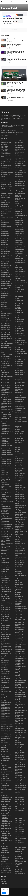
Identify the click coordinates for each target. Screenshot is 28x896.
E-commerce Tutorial (6, 420)
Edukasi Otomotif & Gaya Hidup (6, 487)
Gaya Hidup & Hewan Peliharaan (6, 644)
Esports (3, 556)
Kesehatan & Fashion (6, 806)
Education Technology (6, 467)
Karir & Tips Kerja (5, 778)
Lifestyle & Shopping (19, 238)
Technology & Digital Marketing (19, 634)
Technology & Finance (20, 649)
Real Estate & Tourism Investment (20, 551)
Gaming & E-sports (5, 623)
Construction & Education (7, 376)
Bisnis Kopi (3, 304)
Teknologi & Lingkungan (20, 785)
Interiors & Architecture (6, 736)
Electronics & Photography (4, 499)
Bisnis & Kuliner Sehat (6, 265)
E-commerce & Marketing (7, 409)
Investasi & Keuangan (6, 744)
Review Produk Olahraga (20, 557)
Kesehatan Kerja (5, 852)
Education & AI (4, 433)
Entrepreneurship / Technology (5, 547)
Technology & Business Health (20, 612)
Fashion (3, 564)
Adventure (3, 140)
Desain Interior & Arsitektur (5, 390)
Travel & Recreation (19, 831)
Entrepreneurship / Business (5, 541)
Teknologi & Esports (19, 755)
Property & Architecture (20, 505)
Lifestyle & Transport (19, 249)
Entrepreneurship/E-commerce (6, 553)
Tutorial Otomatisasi (19, 854)
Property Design (18, 529)
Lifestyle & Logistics (19, 229)
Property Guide (18, 536)
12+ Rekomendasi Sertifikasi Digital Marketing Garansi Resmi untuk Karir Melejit (15, 46)
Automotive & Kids (5, 188)
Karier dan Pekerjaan (6, 762)
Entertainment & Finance (6, 526)
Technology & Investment (21, 678)
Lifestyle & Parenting (19, 233)
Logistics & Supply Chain (20, 262)
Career (2, 352)
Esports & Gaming (5, 558)
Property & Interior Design (21, 517)
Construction (4, 374)
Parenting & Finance (19, 399)
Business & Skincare (5, 340)
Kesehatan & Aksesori (6, 795)
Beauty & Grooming (5, 202)
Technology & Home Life (20, 666)
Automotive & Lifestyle (6, 190)
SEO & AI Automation (20, 559)
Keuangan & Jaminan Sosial (19, 153)
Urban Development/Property (20, 861)
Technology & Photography (18, 685)
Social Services (18, 573)
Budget (2, 310)
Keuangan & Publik (19, 169)
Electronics (3, 494)
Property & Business (19, 507)
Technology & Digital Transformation (19, 637)
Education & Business (6, 435)
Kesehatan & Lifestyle (6, 830)
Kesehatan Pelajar (5, 859)
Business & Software (6, 341)
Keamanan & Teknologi (6, 782)
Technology (17, 598)
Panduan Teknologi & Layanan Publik (19, 390)
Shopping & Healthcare (20, 562)
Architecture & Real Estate (7, 159)
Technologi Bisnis (19, 596)
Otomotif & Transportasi (20, 359)
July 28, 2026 (10, 48)
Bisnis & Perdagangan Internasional (6, 287)
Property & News (19, 521)
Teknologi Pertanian (19, 799)
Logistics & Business (19, 256)
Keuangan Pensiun (19, 179)
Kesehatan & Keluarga (6, 815)
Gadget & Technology (6, 618)
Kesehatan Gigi (4, 850)
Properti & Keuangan (19, 496)
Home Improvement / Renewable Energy (6, 708)
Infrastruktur (4, 722)
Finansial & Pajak (5, 596)
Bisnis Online (4, 306)
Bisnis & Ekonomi (5, 222)
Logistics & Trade (19, 264)
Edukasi (2, 470)
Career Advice (4, 367)
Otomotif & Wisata (19, 365)
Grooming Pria (4, 656)
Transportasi (18, 803)
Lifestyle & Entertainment (21, 215)
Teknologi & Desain (19, 744)
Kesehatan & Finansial (6, 808)
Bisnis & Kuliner (4, 263)
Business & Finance (5, 325)
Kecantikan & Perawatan (6, 789)
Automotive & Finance (6, 184)
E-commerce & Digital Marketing (6, 407)
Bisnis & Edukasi (4, 220)
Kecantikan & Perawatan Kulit (6, 791)
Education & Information (6, 447)
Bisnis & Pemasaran (5, 278)
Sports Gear (17, 586)
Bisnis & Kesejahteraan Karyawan (6, 256)
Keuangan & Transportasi (20, 172)
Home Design (4, 696)
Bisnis (2, 215)
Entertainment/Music (6, 536)
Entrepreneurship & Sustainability (5, 550)
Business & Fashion (5, 323)
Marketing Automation (20, 284)
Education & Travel (5, 456)
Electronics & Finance (6, 496)
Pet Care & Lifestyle (19, 453)
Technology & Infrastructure (18, 674)
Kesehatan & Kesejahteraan (4, 818)
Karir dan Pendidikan (6, 780)
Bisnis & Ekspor (4, 224)
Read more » (4, 119)
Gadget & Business (5, 609)
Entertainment (4, 516)
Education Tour (4, 468)
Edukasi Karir (4, 482)
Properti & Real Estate (20, 500)
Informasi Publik (5, 718)
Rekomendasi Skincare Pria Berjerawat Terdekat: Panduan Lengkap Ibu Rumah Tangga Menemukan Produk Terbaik (16, 90)
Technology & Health (19, 655)
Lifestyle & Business (19, 209)
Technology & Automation (21, 606)
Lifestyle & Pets (18, 235)
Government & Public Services (6, 647)
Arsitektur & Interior (5, 161)
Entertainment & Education (5, 522)
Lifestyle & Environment (20, 217)
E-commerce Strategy (6, 416)
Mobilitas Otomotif (19, 293)
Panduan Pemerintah (19, 385)
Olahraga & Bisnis (19, 300)
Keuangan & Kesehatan (20, 157)
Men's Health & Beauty (20, 289)
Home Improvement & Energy (6, 711)
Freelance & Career (5, 602)
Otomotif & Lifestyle (19, 344)
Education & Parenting (6, 452)
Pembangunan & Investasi (21, 421)
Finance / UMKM (4, 585)
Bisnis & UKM (4, 297)
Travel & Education (19, 818)
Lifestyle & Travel (19, 251)
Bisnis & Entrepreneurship (7, 229)
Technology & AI (18, 601)
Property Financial (19, 534)
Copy (4, 893)
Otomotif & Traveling (19, 363)
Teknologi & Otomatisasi (20, 787)
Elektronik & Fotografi (6, 504)
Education (3, 423)
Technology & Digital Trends (19, 640)
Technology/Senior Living (20, 732)
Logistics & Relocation (20, 260)
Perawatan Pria (18, 445)
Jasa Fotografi (4, 749)
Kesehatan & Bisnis (5, 801)
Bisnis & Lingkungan (5, 269)
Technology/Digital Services (19, 716)
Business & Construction (6, 313)
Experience (3, 560)
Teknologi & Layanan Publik (19, 781)
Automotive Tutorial (5, 195)
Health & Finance (5, 666)
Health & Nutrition (5, 676)
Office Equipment (19, 296)
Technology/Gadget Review (19, 721)
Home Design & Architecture (4, 698)
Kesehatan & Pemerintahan (4, 838)
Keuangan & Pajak (19, 163)
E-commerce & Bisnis (6, 399)
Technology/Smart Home (20, 734)
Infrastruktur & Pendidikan (7, 726)
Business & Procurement (6, 338)
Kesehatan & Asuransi (6, 799)
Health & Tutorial (5, 680)
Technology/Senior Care (20, 730)
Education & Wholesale (6, 459)
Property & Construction (20, 509)
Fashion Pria (4, 571)
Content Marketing (5, 387)
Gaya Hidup (3, 641)
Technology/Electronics (20, 718)
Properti (17, 483)
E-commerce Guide (5, 412)
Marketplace (18, 287)
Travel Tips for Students (20, 847)
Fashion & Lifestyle (5, 567)
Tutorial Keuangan (19, 853)
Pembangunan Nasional (20, 423)
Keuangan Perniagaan (20, 181)
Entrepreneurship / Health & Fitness (7, 544)
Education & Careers (5, 438)
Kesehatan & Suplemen (6, 846)
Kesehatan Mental (5, 857)
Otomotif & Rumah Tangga (21, 353)
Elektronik (3, 503)
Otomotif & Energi (19, 326)
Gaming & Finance (5, 631)
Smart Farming (18, 571)
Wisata (16, 866)
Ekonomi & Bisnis (5, 491)
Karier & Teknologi (5, 760)
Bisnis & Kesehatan (5, 253)
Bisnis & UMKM (4, 299)
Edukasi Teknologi (5, 489)
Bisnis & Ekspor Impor (6, 226)
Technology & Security (20, 690)
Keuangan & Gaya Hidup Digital (20, 150)
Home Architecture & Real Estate (7, 693)
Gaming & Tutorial (5, 636)
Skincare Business (19, 569)
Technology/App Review (20, 696)
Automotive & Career (6, 181)
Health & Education (5, 664)
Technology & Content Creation (20, 620)
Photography (18, 464)
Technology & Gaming (20, 653)
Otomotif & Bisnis (19, 321)
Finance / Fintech (5, 578)
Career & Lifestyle (5, 363)
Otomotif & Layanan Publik (21, 342)
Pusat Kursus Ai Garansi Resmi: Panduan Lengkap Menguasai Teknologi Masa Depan (16, 97)
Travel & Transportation (20, 838)
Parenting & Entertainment (21, 395)
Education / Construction (7, 431)
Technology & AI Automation (18, 604)
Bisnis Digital (4, 302)
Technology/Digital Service (19, 713)
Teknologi (17, 740)
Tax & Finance (18, 592)
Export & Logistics (5, 562)
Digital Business (4, 394)
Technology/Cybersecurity (21, 710)
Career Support (4, 370)
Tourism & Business (19, 801)
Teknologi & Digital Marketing (19, 748)
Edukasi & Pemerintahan (6, 476)
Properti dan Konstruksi (20, 501)
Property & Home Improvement (19, 515)
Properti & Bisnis (18, 485)
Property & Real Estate (20, 522)
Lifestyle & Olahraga (19, 231)
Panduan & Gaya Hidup (20, 372)
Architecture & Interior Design (6, 156)
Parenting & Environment (20, 397)
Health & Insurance (5, 671)
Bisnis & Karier (4, 247)
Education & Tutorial (5, 457)
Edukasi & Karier (4, 474)
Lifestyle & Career (19, 211)
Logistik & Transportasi (20, 276)
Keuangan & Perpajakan (20, 165)
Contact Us (3, 881)
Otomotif (17, 317)
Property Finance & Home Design (21, 532)
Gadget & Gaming (5, 616)
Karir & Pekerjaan (5, 773)
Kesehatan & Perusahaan (6, 845)
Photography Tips (19, 479)
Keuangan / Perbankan (6, 870)
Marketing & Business (20, 280)
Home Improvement (6, 702)
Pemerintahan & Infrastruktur (18, 427)
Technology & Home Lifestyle (19, 669)
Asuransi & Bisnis (5, 167)
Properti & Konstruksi (20, 498)
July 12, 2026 (10, 41)
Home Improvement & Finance (6, 714)
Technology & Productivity (21, 687)
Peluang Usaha (18, 419)
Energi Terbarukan (5, 513)
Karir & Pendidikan (5, 774)
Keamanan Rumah (5, 785)
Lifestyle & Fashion (19, 218)
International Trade (5, 738)
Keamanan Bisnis (5, 783)
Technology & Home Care (21, 658)
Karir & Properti (4, 776)
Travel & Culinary (18, 816)
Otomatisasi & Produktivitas (18, 308)
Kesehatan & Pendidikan (6, 840)
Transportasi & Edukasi (20, 804)
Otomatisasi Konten (19, 315)
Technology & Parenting (20, 682)
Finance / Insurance (5, 580)
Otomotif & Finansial (19, 328)
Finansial (3, 593)
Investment (3, 747)
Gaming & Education (5, 625)
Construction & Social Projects (6, 383)
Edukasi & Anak (4, 472)
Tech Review (17, 594)
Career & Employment (6, 358)
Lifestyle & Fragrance (19, 222)
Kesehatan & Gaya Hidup (6, 812)
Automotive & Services (6, 191)
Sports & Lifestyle (19, 584)
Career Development (6, 369)
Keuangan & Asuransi (6, 872)
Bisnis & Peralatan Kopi (6, 283)
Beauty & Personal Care (6, 208)
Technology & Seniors (20, 692)
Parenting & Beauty (19, 392)
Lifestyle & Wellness (19, 253)
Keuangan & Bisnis (19, 140)
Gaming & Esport (5, 627)
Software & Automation (20, 575)
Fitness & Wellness (5, 598)
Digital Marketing (5, 396)
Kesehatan (3, 794)
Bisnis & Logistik (5, 270)
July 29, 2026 (10, 62)
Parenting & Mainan (19, 404)
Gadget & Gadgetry (5, 614)
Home (2, 4)
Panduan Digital (18, 377)
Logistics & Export (19, 258)
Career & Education (5, 356)
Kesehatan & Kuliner (5, 823)
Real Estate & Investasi (20, 548)
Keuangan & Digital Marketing (19, 143)
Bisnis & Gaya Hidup (5, 238)
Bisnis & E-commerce (6, 219)
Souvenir (17, 580)
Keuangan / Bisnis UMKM (6, 863)
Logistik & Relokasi (19, 274)
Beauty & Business (5, 200)
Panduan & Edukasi (19, 370)
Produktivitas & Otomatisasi (18, 481)
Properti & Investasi (19, 494)
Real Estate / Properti (20, 543)
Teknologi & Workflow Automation (20, 791)
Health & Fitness (5, 667)
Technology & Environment (18, 647)
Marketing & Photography (21, 282)
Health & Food (4, 669)
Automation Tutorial (5, 174)
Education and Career (6, 461)
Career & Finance (5, 360)
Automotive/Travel (5, 197)
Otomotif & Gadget (19, 333)
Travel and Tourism (19, 842)
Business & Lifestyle (5, 332)
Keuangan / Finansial (5, 866)
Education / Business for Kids (6, 426)
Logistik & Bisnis (18, 267)
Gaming (3, 622)
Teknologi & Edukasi (19, 750)
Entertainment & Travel (6, 534)
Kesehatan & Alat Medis (6, 797)
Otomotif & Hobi (18, 337)
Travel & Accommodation (20, 808)
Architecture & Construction (4, 147)
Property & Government (20, 512)
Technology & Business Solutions (20, 615)
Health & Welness (5, 684)
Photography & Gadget (20, 468)
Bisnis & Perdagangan (6, 285)
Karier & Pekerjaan (5, 756)
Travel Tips (17, 845)
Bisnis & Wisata (4, 300)
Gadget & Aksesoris (5, 607)
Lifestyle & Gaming (19, 224)
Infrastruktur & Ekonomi (6, 724)
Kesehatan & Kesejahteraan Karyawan (6, 821)
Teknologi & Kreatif (19, 775)
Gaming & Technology (6, 634)
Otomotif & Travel (19, 361)
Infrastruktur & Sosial (6, 730)
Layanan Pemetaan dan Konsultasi (20, 199)
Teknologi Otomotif (19, 797)
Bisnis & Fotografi (5, 233)
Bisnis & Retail (4, 291)
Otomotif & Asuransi (19, 319)
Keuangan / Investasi (5, 868)
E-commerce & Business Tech (7, 404)
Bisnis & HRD (4, 242)
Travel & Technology (19, 833)
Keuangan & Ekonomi (19, 147)
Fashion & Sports (5, 569)
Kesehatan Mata (4, 855)
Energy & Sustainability (6, 515)
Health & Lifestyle (5, 673)
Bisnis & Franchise (5, 235)
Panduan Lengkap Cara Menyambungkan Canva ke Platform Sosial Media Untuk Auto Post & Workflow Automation (13, 20)
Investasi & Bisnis (5, 742)
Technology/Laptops (19, 726)
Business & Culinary (5, 315)
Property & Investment (20, 519)
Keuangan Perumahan (20, 185)
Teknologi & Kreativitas (20, 777)
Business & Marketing (6, 336)
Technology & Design (19, 627)
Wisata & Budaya (18, 868)
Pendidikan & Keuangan (20, 435)
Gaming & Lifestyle (5, 632)
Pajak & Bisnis (18, 367)
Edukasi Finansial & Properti (5, 480)
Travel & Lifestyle (19, 825)
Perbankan (17, 447)
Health (2, 658)
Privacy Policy (4, 883)
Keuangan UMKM (19, 191)
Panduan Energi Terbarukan (18, 380)
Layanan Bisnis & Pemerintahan (18, 196)
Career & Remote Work (6, 365)
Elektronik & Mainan (5, 506)
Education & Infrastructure (7, 448)
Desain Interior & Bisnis (6, 392)
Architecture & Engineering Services (6, 153)
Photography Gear (19, 475)
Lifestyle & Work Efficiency (21, 255)
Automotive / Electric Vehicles (6, 178)
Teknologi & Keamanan (20, 764)
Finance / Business (5, 575)
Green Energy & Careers (6, 649)
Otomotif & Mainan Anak (20, 347)
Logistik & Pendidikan (20, 273)
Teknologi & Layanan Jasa (20, 779)
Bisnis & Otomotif (5, 272)
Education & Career (5, 436)
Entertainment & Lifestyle (7, 528)
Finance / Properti (5, 582)
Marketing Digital (19, 285)
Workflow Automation (20, 873)
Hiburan (3, 689)
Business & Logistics (5, 334)
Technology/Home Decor (21, 725)
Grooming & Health (5, 651)
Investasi (3, 740)
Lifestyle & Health (19, 227)
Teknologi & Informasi (20, 761)
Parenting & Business (19, 394)
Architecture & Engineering (4, 150)
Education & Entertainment (4, 441)
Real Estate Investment (20, 553)
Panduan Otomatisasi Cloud (20, 383)
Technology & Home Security (19, 672)
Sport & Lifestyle (18, 582)
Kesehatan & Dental (5, 803)
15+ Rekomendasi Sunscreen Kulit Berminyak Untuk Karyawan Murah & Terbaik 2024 (15, 84)
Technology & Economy (20, 643)
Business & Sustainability (7, 343)
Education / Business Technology (5, 429)
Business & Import (5, 329)
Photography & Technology (18, 471)
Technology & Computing (20, 617)
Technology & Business (20, 610)
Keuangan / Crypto (5, 865)
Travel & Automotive (19, 810)
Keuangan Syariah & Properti (19, 189)
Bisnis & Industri (4, 244)
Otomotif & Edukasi (19, 323)
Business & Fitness (5, 327)
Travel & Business (19, 812)
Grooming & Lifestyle (6, 653)
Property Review (18, 539)
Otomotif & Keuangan (20, 340)
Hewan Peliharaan (5, 687)
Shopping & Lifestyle (19, 564)
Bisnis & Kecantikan (5, 251)
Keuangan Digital (18, 174)
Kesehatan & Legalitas (6, 828)
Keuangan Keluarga (19, 176)
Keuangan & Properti (19, 167)
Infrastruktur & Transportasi (4, 732)
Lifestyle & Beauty (19, 205)
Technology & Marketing (20, 680)
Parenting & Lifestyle (19, 403)
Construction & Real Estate (5, 380)
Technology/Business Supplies (20, 705)
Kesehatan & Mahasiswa (6, 831)
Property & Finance (19, 510)
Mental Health (18, 291)
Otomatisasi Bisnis (19, 312)
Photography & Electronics (18, 466)
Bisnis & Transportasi (6, 295)
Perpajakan (17, 449)
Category (6, 4)
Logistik (16, 265)
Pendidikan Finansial (19, 440)
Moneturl (13, 2)
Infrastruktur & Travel (6, 735)
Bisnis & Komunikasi (5, 261)
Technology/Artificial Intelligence (19, 699)
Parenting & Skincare (19, 406)
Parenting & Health (19, 401)
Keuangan (3, 861)
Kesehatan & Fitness (5, 810)
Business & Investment (6, 331)
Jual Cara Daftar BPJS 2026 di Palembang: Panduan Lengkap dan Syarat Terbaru (12, 76)
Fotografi (3, 600)
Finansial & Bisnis (5, 594)
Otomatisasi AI (18, 310)
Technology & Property (20, 689)
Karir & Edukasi (4, 769)
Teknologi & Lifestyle (19, 783)
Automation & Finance (6, 170)
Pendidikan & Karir (19, 433)
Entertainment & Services (7, 530)
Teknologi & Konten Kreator (19, 773)
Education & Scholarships (7, 454)
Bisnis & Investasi (5, 246)
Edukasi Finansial (5, 477)
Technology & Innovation (20, 677)
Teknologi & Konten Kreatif (19, 770)
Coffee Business (5, 372)
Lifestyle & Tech (18, 244)
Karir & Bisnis (4, 765)
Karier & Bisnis (4, 751)
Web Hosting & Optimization (18, 864)
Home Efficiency (5, 700)
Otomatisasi (17, 305)
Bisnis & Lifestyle (5, 267)
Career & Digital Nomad (6, 354)
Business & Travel (5, 345)
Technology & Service (20, 694)
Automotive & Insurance (6, 186)
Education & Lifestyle (6, 450)
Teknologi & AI (18, 742)
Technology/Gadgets (19, 723)
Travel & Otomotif (19, 827)
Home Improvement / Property (6, 705)
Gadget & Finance (5, 611)
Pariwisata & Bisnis (19, 414)
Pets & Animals (18, 460)
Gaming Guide (4, 640)
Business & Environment (6, 320)
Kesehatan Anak (4, 848)
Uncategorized (18, 856)
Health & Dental (4, 662)
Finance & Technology (6, 589)
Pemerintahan (18, 424)
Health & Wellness (5, 682)
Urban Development (19, 858)
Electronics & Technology (7, 501)
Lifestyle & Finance (19, 220)
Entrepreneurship (5, 538)
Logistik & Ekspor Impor (20, 271)
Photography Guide (19, 477)
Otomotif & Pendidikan (20, 351)
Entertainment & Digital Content (6, 519)
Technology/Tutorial (19, 735)
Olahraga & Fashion (19, 302)
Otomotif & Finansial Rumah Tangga (19, 331)
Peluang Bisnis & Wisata (20, 417)
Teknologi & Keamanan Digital (20, 767)
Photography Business (20, 473)
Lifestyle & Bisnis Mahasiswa (19, 207)
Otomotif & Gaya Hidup (20, 335)
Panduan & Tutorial (19, 374)
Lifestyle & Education (19, 213)
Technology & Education (20, 644)
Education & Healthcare (6, 445)
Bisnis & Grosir (4, 240)
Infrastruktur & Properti (6, 728)
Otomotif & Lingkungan (20, 346)
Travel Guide (17, 844)
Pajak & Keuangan (19, 368)
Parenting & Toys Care (20, 412)
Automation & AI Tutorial (6, 169)
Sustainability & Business (20, 587)
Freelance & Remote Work (7, 603)
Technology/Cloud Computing (19, 708)
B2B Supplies (4, 199)
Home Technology (5, 716)
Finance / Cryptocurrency (7, 576)
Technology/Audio (19, 701)
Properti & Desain (19, 489)
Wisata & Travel (18, 869)
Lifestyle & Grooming (19, 226)
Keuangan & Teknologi (20, 170)
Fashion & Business (5, 565)
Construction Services (6, 385)
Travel (16, 806)
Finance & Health (5, 587)
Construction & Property (6, 378)
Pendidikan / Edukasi (19, 431)
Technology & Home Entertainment (19, 661)
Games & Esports (5, 620)
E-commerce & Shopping (7, 411)
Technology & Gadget (20, 651)
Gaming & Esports (5, 629)
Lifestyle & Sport (18, 240)
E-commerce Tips (5, 418)
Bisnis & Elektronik (5, 228)
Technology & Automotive (21, 608)
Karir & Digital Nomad (6, 767)
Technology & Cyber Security (19, 625)
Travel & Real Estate (19, 829)
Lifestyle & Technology (20, 246)
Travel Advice (18, 840)
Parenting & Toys (18, 410)
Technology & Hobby (19, 656)
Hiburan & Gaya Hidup (6, 691)
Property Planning (19, 537)
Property (17, 503)
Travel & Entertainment (20, 820)
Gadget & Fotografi (5, 613)
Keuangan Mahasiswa (20, 178)
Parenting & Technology (20, 408)
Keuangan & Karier (19, 155)
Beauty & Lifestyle (5, 206)
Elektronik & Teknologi (6, 508)
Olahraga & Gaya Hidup (20, 303)
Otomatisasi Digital (13, 4)
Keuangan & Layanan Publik (19, 159)
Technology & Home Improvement (19, 664)
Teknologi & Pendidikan (20, 789)
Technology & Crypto (19, 622)
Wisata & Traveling (19, 871)
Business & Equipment (6, 322)
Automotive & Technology (7, 193)
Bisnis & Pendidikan (5, 281)
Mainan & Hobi (18, 278)
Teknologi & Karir (19, 762)
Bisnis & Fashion (4, 231)
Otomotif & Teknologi (20, 358)
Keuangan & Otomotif (20, 161)
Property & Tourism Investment (19, 527)
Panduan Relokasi (19, 387)
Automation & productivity (7, 172)
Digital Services (4, 397)
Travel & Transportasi (19, 836)
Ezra (4, 23)
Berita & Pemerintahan (6, 211)
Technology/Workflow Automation (20, 738)
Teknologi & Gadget (19, 757)
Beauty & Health (4, 204)
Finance (3, 573)
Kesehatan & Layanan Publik (6, 826)
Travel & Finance (18, 822)
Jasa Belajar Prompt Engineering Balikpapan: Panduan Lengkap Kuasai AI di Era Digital (17, 59)
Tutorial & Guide (18, 851)
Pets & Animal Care (19, 458)
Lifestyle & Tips (18, 247)
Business (3, 311)
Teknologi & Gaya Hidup (20, 759)
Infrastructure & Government (4, 720)
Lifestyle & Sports (19, 242)
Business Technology (6, 349)
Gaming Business (5, 638)
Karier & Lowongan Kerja (6, 754)
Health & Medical (5, 675)
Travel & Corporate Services (19, 814)
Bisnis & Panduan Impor (6, 274)
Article (2, 163)
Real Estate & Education (20, 546)
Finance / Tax (4, 584)
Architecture (4, 144)
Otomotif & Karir (18, 338)
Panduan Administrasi (20, 376)
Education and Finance (6, 463)
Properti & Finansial (19, 491)
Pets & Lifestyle (18, 462)
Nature (16, 294)
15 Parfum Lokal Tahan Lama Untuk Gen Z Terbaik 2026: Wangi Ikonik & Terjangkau (16, 39)
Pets (16, 456)
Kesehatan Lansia (5, 854)
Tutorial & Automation (20, 849)
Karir (2, 763)
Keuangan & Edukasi (19, 145)
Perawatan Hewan (19, 442)
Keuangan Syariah (19, 187)
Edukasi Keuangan (5, 484)
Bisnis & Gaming (4, 237)
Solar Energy (18, 578)
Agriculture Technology (6, 142)
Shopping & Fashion (19, 560)
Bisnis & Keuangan (5, 258)
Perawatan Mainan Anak (20, 444)
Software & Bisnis (19, 577)
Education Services (5, 465)
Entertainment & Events (6, 524)
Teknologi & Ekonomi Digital (19, 753)
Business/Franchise (5, 350)
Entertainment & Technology (5, 532)
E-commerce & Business (7, 401)
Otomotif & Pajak (19, 349)
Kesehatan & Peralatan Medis (6, 842)
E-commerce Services (6, 414)
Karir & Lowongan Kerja (6, 771)
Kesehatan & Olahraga (6, 835)
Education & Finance (5, 443)
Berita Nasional (4, 213)
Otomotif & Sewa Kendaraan (19, 355)
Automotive (4, 176)
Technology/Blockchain (20, 702)
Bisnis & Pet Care (5, 290)
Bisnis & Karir (4, 249)
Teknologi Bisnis (18, 794)
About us (3, 879)
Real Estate (17, 541)
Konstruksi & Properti (20, 193)
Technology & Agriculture (20, 599)
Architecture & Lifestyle (6, 158)
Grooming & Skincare (6, 655)
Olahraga (17, 298)
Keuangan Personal (19, 183)
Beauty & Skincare (5, 209)
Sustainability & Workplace (18, 590)
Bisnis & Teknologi (5, 293)
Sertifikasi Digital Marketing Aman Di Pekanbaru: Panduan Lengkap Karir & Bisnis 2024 (15, 52)
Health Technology (5, 685)
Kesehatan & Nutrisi (5, 833)
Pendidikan (17, 429)
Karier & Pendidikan (5, 758)
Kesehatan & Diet (5, 804)
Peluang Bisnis (18, 415)
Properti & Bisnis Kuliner (20, 487)
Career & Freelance (5, 361)
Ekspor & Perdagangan (6, 492)
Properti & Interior (19, 492)
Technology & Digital (19, 629)
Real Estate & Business (20, 545)
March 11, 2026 (9, 23)
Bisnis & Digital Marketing (7, 217)
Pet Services (17, 454)
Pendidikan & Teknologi (20, 436)
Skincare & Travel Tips (20, 568)
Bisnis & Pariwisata (5, 276)
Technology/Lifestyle (19, 728)
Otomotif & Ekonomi (19, 325)
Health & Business (5, 660)
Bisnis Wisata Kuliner (6, 308)
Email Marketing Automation (4, 511)
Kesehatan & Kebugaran (6, 813)
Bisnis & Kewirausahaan (6, 260)
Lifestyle (17, 203)
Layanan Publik (18, 201)
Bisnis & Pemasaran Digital (7, 279)
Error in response (5, 555)
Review (16, 555)
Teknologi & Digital (19, 746)
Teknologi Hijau (18, 795)
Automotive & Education (6, 182)
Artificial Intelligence (6, 165)
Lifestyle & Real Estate (20, 237)
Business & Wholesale (6, 347)
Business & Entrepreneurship (5, 318)
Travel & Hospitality (19, 824)
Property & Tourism (19, 524)
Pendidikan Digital (19, 438)
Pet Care (17, 451)
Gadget (2, 605)
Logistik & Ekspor (19, 269)
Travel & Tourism (18, 835)
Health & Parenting (5, 678)
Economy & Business (6, 421)
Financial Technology (6, 591)
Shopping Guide (18, 566)
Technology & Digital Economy (19, 631)
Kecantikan (3, 787)
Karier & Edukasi (4, 753)
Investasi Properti (5, 745)
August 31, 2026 (5, 79)
